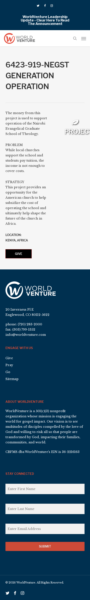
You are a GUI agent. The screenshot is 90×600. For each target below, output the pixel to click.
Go (7, 372)
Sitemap (12, 379)
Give (18, 254)
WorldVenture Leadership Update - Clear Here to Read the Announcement (45, 20)
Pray (9, 365)
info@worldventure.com (25, 335)
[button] (83, 38)
